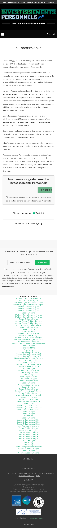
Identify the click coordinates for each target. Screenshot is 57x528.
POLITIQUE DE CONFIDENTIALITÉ (20, 473)
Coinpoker (28, 416)
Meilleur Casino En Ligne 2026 (28, 354)
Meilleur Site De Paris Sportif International (28, 344)
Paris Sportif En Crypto (28, 300)
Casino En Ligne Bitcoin (28, 393)
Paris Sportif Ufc (28, 348)
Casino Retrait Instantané (28, 342)
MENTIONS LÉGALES (26, 476)
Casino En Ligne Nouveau (28, 399)
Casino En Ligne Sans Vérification (28, 391)
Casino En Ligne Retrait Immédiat (28, 447)
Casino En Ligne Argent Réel (28, 420)
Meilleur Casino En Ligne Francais (28, 321)
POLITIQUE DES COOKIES (44, 473)
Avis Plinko (28, 350)
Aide (23, 3)
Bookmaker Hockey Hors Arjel (28, 395)
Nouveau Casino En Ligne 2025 (28, 298)
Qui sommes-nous (11, 3)
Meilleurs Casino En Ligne (28, 352)
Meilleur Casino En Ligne (28, 307)
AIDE (38, 476)
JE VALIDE (42, 262)
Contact (50, 3)
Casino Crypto (28, 403)
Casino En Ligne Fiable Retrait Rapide (28, 305)
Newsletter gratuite (36, 3)
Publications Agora (36, 518)
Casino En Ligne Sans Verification (28, 405)
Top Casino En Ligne (28, 379)
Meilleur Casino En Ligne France (28, 315)
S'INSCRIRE (46, 190)
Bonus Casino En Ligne (28, 434)
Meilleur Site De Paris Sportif (28, 410)
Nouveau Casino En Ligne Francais (28, 340)
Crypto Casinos (29, 331)
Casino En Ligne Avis (28, 397)
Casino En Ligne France (28, 319)
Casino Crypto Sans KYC (28, 377)
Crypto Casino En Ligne (28, 432)
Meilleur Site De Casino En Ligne (28, 338)
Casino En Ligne (28, 313)
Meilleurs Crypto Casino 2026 (28, 401)
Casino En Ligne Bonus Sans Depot (28, 303)
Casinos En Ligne (28, 368)
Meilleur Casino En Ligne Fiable (28, 325)
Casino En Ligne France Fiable (28, 364)
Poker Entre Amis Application (28, 426)
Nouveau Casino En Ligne (28, 335)
